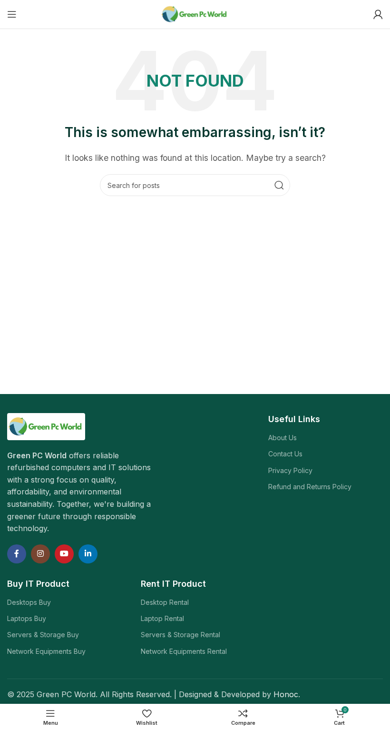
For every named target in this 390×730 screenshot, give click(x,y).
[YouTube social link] (64, 553)
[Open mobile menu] (11, 14)
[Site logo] (194, 13)
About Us (282, 438)
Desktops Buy (29, 602)
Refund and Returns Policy (309, 487)
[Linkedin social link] (88, 553)
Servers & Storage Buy (43, 635)
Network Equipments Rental (184, 651)
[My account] (378, 14)
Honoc (285, 694)
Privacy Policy (290, 470)
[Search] (279, 185)
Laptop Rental (162, 618)
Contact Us (285, 454)
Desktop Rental (165, 602)
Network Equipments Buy (46, 651)
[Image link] (46, 426)
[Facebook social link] (16, 553)
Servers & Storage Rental (180, 635)
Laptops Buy (26, 618)
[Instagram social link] (40, 553)
